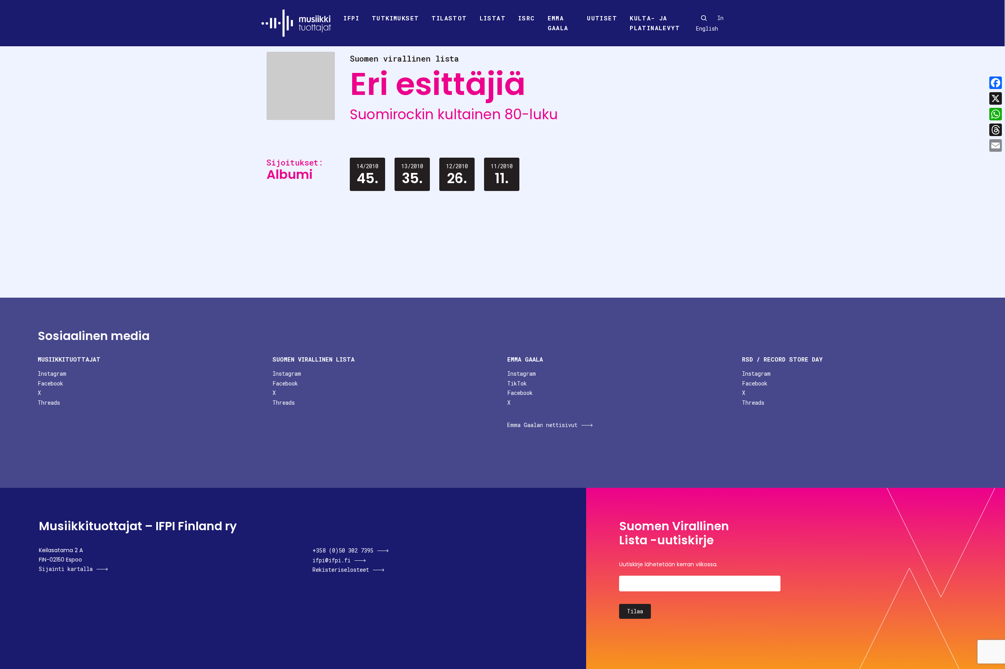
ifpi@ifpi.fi (331, 560)
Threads (49, 402)
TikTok (517, 383)
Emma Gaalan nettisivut (542, 425)
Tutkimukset (395, 18)
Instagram (52, 373)
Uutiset (602, 18)
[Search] (704, 18)
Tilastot (449, 18)
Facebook (50, 383)
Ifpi (351, 18)
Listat (493, 18)
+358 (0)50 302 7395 (342, 550)
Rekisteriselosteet (340, 569)
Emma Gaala (558, 23)
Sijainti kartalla (66, 569)
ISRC (526, 18)
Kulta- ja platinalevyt (655, 23)
